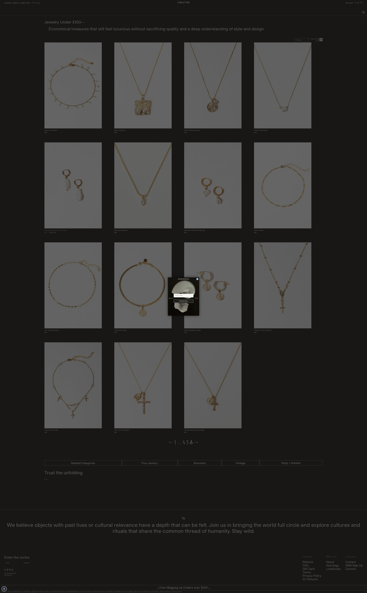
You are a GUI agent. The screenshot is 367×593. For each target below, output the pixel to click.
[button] (4, 588)
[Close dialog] (197, 279)
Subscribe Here (183, 301)
